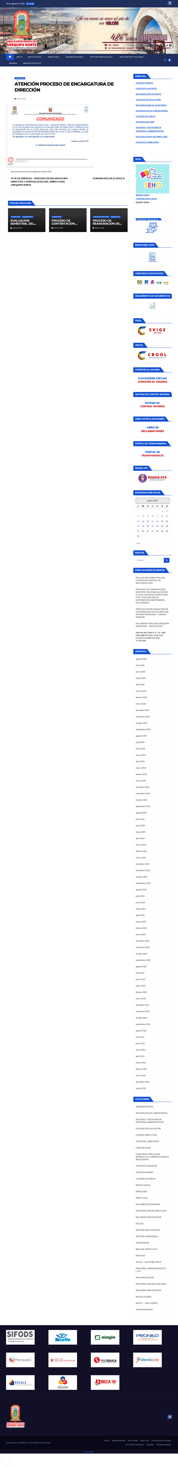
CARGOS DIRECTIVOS (146, 1135)
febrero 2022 (141, 992)
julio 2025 (140, 742)
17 (138, 526)
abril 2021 (140, 1056)
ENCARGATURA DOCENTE (148, 1217)
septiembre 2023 (143, 883)
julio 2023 (140, 896)
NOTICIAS (140, 1256)
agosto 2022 (141, 967)
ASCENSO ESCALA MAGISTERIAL (152, 1113)
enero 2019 (141, 1088)
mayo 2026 (141, 678)
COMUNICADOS (19, 78)
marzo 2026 (141, 691)
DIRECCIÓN (53, 57)
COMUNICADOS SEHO (146, 199)
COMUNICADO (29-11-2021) (108, 178)
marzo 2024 (141, 845)
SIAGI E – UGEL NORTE (147, 1303)
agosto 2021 (141, 1031)
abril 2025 (140, 762)
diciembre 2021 (142, 1005)
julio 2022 (140, 973)
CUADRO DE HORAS (145, 1179)
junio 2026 (140, 672)
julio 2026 (140, 665)
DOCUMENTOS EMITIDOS (148, 1204)
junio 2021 (140, 1043)
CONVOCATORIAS (144, 83)
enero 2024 (141, 858)
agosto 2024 (141, 813)
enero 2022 (141, 999)
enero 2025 (141, 781)
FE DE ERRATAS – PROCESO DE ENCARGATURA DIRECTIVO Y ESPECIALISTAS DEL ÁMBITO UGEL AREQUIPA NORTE (39, 181)
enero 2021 (141, 1076)
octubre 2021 (141, 1018)
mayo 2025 (141, 755)
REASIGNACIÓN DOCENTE (148, 1290)
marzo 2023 (141, 922)
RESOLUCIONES (144, 1297)
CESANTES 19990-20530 (147, 1141)
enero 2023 (141, 935)
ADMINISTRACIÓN (75, 57)
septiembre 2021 (143, 1024)
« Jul (138, 543)
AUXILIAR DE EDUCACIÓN (101, 217)
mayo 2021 (141, 1050)
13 (152, 521)
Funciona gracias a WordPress (17, 1443)
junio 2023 (140, 902)
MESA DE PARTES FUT (147, 1249)
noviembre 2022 (143, 947)
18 (143, 526)
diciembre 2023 (142, 864)
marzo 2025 (141, 768)
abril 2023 (140, 915)
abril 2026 (140, 685)
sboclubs (89, 1452)
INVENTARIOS (142, 1243)
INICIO (106, 1441)
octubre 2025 (141, 723)
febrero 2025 (141, 774)
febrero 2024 (141, 851)
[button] (165, 60)
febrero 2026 (141, 697)
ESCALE (140, 1224)
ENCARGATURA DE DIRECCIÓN (151, 1211)
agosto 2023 (141, 890)
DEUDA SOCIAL (143, 1185)
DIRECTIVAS (142, 1198)
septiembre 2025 (143, 729)
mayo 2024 (141, 832)
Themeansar (46, 1443)
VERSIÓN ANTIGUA (32, 63)
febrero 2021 (141, 1069)
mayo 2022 (141, 986)
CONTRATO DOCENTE (146, 1166)
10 (138, 521)
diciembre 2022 (142, 941)
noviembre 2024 (143, 794)
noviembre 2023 (143, 870)
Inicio (20, 57)
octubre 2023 (141, 877)
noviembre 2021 (143, 1011)
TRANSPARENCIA (27, 217)
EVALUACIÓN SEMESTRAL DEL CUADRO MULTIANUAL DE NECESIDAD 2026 (151, 580)
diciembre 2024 (142, 787)
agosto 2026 (141, 659)
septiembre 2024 (143, 806)
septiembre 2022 (143, 960)
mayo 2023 (141, 909)
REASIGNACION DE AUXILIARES (151, 1284)
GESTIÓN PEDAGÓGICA (101, 57)
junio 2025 (140, 749)
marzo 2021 (141, 1063)
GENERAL (13, 63)
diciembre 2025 (142, 710)
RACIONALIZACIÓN (145, 1278)
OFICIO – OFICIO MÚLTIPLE (148, 1262)
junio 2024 (140, 826)
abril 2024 (140, 838)
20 (152, 526)
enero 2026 (141, 704)
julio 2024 (140, 819)
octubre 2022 (141, 954)
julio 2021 (140, 1037)
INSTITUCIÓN (34, 57)
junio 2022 (140, 979)
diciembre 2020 (142, 1082)
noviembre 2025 (143, 717)
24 (138, 531)
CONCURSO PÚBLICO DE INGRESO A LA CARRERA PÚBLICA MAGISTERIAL (152, 1157)
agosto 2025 (141, 736)
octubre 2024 (141, 800)
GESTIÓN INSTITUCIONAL (132, 57)
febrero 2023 (141, 928)
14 (157, 521)
